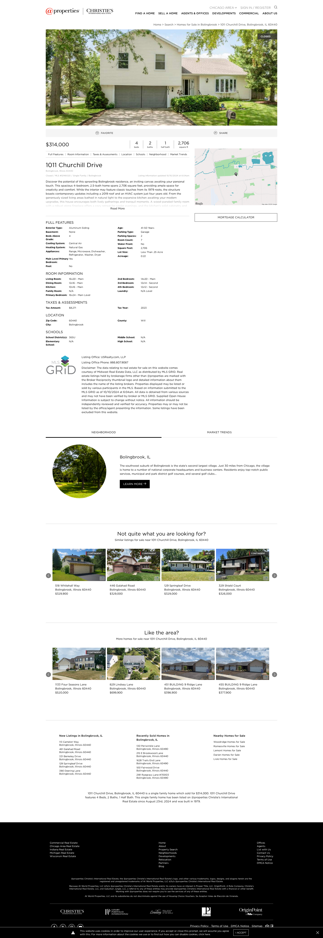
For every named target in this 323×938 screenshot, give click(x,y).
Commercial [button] (249, 13)
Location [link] (127, 154)
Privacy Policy (265, 856)
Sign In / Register (255, 7)
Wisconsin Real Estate (63, 856)
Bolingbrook (95, 175)
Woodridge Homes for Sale (229, 742)
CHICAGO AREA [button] (222, 7)
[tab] (104, 433)
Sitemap (257, 926)
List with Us (264, 849)
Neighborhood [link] (158, 154)
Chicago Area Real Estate (64, 846)
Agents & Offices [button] (195, 13)
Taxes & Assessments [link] (105, 154)
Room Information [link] (78, 154)
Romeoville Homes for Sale (229, 746)
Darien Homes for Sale (226, 754)
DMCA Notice (265, 863)
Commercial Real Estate (64, 842)
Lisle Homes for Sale (225, 759)
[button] (236, 176)
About (162, 846)
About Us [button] (269, 13)
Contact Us (263, 853)
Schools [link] (141, 154)
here (207, 934)
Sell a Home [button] (168, 13)
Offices (261, 842)
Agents (261, 846)
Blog (161, 866)
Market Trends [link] (178, 154)
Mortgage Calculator (236, 217)
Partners (164, 863)
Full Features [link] (56, 154)
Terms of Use (264, 859)
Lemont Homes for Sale (227, 750)
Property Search (168, 849)
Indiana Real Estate (61, 849)
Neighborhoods (168, 853)
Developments (224, 13)
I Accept (241, 932)
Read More (117, 208)
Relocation (165, 859)
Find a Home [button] (145, 13)
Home (162, 842)
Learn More (133, 484)
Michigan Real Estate (62, 853)
